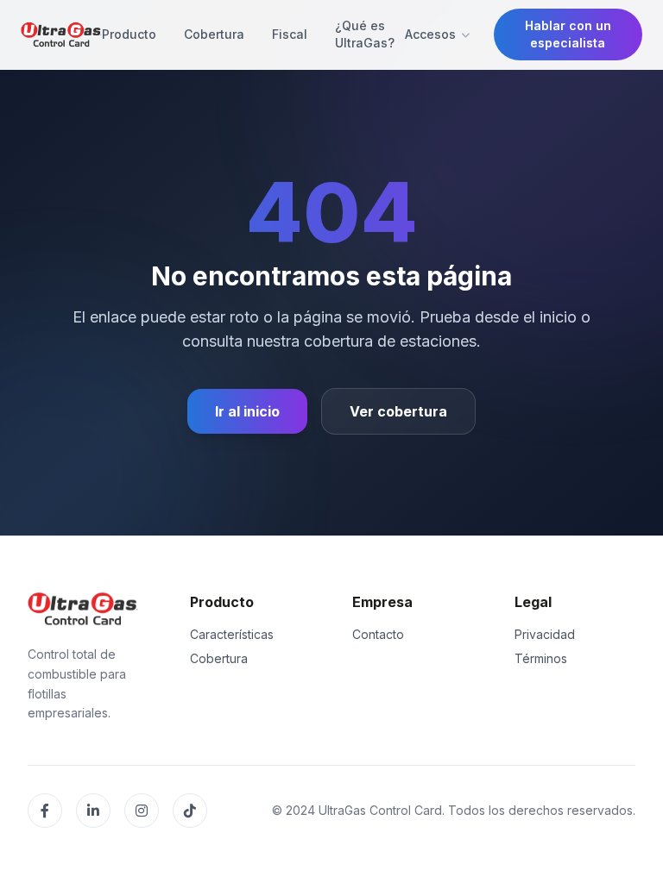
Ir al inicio (247, 411)
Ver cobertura (398, 411)
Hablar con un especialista (568, 34)
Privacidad (545, 634)
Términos (541, 658)
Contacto (378, 634)
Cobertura (214, 34)
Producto (129, 34)
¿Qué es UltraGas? (365, 34)
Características (232, 634)
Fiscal (289, 34)
